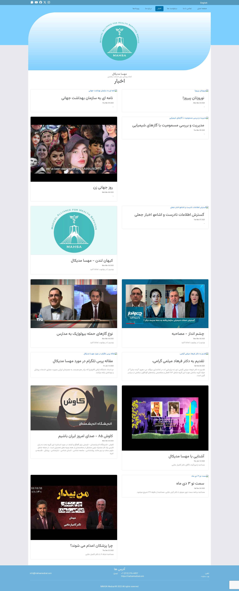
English (203, 3)
